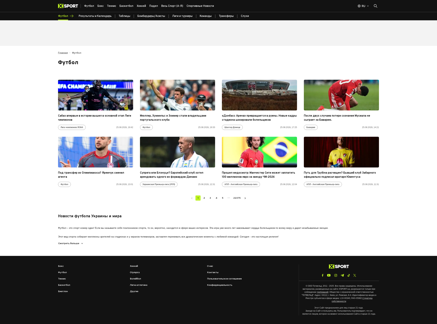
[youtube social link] (329, 275)
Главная (63, 52)
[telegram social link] (342, 275)
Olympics (135, 272)
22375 (237, 198)
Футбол (146, 127)
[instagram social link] (335, 275)
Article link (95, 95)
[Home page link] (69, 6)
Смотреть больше (68, 243)
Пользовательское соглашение (224, 278)
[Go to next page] (245, 198)
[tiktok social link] (348, 275)
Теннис (62, 278)
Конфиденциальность (219, 285)
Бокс (61, 266)
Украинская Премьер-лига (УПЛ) (159, 184)
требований (322, 292)
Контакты (212, 272)
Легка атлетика (138, 285)
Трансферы (226, 16)
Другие (134, 291)
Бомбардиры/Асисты (151, 16)
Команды (206, 16)
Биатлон (63, 291)
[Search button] (375, 6)
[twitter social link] (354, 275)
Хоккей (134, 266)
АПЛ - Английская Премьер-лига (240, 184)
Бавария (310, 127)
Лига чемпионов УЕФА (72, 127)
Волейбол (135, 278)
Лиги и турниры (182, 16)
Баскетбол (64, 285)
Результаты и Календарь (95, 16)
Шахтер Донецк (232, 127)
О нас (210, 266)
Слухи (245, 16)
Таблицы (124, 16)
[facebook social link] (322, 275)
